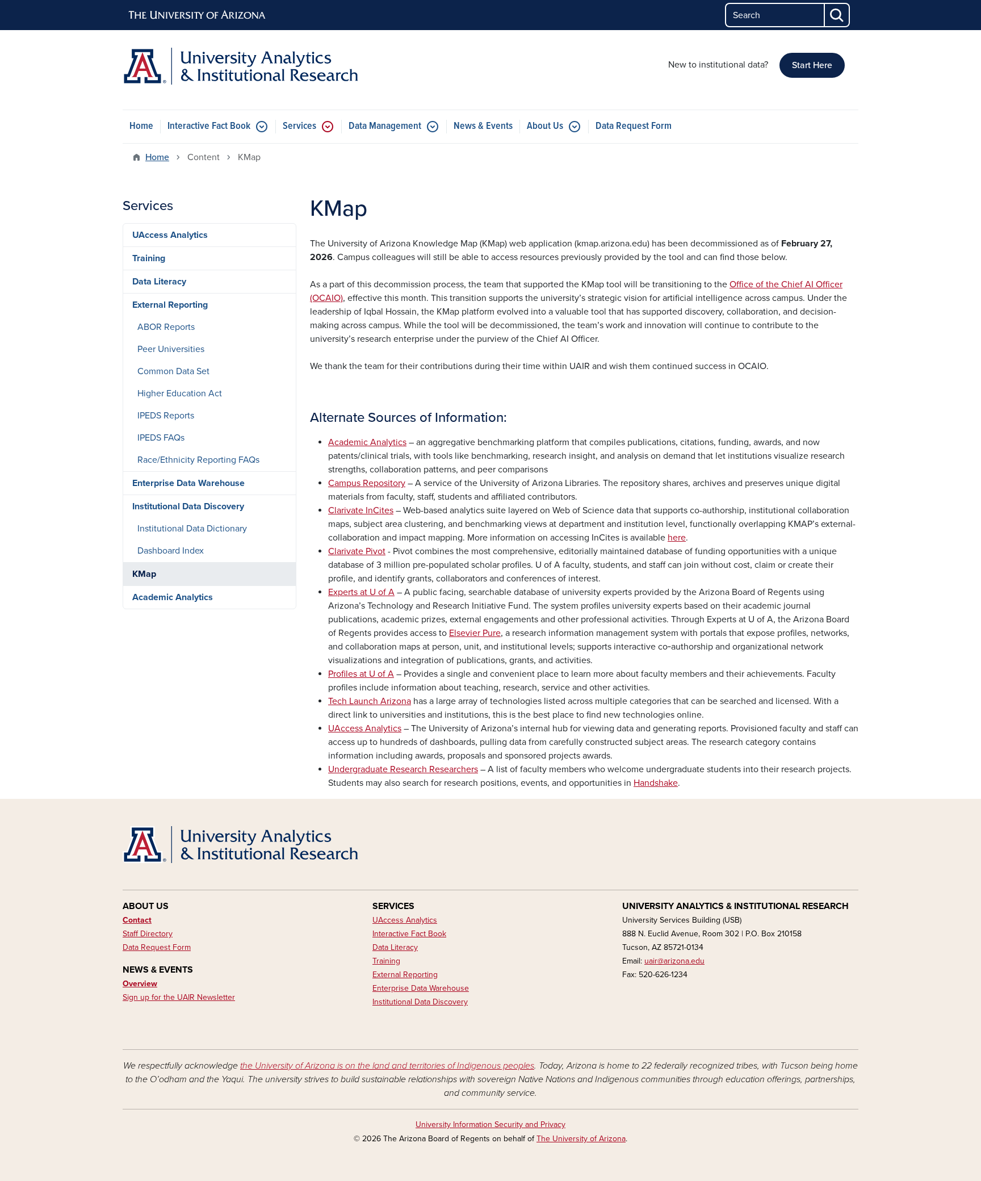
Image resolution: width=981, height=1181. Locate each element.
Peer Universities (170, 349)
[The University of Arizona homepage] (197, 15)
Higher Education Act (179, 393)
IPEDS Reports (165, 415)
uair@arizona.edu (674, 961)
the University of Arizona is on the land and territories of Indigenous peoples (387, 1065)
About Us (545, 126)
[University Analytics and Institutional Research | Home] (241, 66)
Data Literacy (159, 281)
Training (148, 258)
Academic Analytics (172, 597)
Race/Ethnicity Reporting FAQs (198, 460)
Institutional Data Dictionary (192, 528)
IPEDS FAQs (161, 437)
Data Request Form (634, 126)
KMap (144, 574)
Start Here (812, 65)
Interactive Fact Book (208, 126)
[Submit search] (837, 15)
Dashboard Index (170, 550)
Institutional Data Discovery (188, 506)
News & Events (483, 126)
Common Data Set (173, 371)
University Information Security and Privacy (490, 1124)
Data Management (385, 126)
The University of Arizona (581, 1139)
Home (141, 126)
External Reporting (170, 305)
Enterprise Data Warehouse (188, 483)
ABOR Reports (166, 327)
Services (299, 126)
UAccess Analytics (170, 235)
